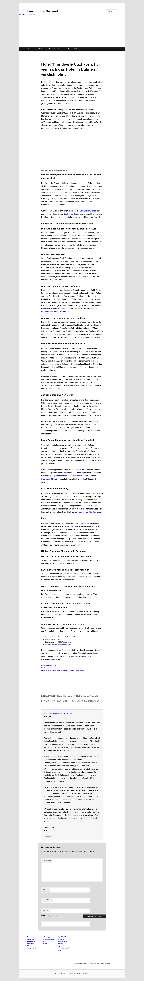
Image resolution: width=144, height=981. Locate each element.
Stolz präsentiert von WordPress (79, 974)
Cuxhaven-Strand (71, 214)
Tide (69, 49)
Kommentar (47, 860)
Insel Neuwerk (50, 49)
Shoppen (30, 946)
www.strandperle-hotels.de (62, 644)
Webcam (77, 49)
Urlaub (44, 946)
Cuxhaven (61, 49)
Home (30, 49)
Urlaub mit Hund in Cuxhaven (88, 512)
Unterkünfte (38, 49)
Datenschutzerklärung (61, 974)
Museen (45, 943)
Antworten (48, 836)
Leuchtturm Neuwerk (43, 11)
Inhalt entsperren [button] (47, 668)
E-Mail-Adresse (47, 900)
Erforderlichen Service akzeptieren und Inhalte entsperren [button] (62, 670)
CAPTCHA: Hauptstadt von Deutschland (52, 916)
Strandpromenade (88, 210)
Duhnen (72, 210)
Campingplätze (32, 948)
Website (45, 910)
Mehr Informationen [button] (48, 665)
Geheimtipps (46, 937)
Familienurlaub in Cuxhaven (54, 311)
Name (44, 889)
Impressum (61, 946)
